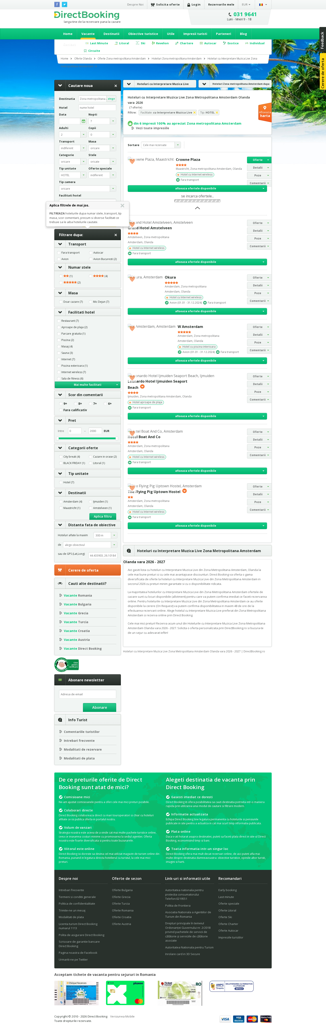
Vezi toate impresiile (152, 128)
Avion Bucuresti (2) (105, 259)
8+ (80, 403)
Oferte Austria (121, 924)
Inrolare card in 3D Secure (182, 954)
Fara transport (70, 252)
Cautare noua (80, 85)
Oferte (258, 160)
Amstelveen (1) (102, 508)
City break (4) (71, 457)
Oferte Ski (225, 917)
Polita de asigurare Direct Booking (81, 935)
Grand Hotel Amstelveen (150, 227)
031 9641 (245, 14)
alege (111, 98)
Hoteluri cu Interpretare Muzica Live (163, 84)
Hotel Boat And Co (144, 436)
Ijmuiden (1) (100, 501)
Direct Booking (86, 15)
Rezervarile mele (221, 4)
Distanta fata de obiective (92, 524)
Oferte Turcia (121, 904)
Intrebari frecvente (79, 740)
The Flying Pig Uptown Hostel (154, 491)
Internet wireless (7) (73, 372)
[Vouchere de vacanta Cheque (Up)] (76, 1004)
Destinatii (111, 34)
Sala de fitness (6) (72, 378)
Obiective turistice (143, 34)
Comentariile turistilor (82, 732)
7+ (95, 403)
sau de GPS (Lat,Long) (71, 553)
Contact (69, 44)
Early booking (227, 890)
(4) (106, 276)
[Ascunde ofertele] (197, 209)
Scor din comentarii (85, 394)
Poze (257, 175)
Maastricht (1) (71, 508)
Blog (243, 34)
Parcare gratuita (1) (73, 333)
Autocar (98, 252)
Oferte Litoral (227, 910)
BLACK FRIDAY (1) (74, 463)
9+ (65, 403)
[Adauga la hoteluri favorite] (132, 161)
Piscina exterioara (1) (74, 366)
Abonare (99, 707)
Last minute (226, 897)
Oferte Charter (228, 924)
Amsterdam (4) (72, 501)
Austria (77, 640)
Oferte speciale (228, 904)
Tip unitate (78, 473)
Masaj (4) (67, 346)
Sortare (133, 145)
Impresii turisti (195, 34)
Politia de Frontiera (177, 906)
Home (68, 34)
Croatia (77, 631)
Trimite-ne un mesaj (72, 910)
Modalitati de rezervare (83, 749)
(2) (79, 282)
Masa (73, 293)
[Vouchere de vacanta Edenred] (180, 1004)
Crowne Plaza (188, 159)
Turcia (76, 622)
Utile (171, 34)
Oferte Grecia (121, 897)
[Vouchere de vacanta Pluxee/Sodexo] (125, 1003)
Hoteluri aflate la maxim (73, 535)
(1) (71, 276)
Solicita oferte (168, 4)
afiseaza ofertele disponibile (195, 188)
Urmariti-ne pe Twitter (73, 959)
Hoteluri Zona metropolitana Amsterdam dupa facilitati (234, 87)
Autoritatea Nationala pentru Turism (189, 947)
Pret (72, 420)
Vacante (88, 34)
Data (62, 114)
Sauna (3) (67, 353)
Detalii (258, 168)
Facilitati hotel (81, 312)
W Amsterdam (190, 326)
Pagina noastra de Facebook (78, 953)
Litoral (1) (99, 463)
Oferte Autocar (228, 931)
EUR (245, 4)
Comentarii (258, 183)
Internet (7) (68, 359)
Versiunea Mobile (122, 1016)
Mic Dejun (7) (101, 302)
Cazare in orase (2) (105, 457)
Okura (170, 277)
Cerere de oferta (83, 570)
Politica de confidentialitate (77, 904)
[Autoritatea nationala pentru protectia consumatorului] (231, 990)
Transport (77, 244)
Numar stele (79, 267)
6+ (110, 403)
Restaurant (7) (70, 321)
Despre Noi (135, 4)
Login (196, 4)
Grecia (76, 613)
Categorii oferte (83, 447)
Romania (78, 595)
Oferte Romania (123, 910)
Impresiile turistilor (230, 937)
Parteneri (223, 34)
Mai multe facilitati (87, 385)
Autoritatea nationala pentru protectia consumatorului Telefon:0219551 (184, 894)
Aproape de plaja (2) (74, 327)
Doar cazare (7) (73, 302)
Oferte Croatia (121, 917)
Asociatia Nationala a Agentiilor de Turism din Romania (188, 914)
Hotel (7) (68, 482)
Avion (65, 259)
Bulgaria (77, 604)
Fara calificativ (75, 410)
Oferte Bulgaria (122, 890)
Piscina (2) (67, 340)
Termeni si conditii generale (77, 897)
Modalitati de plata (79, 758)
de (59, 545)
